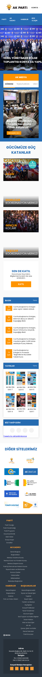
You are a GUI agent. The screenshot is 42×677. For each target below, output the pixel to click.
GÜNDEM (9, 84)
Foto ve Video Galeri (10, 599)
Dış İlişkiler (28, 605)
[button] (6, 48)
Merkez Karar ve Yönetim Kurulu (15, 561)
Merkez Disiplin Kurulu (15, 563)
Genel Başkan (15, 552)
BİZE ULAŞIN (34, 19)
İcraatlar (9, 543)
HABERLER (24, 19)
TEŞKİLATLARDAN (23, 84)
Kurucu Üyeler (15, 572)
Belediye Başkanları (15, 581)
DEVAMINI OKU (14, 133)
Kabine (10, 596)
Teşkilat (28, 596)
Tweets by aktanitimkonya (15, 436)
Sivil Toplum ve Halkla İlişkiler (28, 617)
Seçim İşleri (28, 599)
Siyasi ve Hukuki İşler (28, 593)
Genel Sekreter (28, 631)
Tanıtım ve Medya (28, 602)
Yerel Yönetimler (28, 611)
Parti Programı (9, 531)
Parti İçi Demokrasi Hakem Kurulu (15, 566)
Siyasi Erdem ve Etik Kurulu (15, 569)
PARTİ (4, 19)
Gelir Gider (9, 537)
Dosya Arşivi (9, 540)
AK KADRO (12, 19)
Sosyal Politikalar (28, 608)
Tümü (35, 300)
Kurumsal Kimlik (9, 534)
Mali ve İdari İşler (28, 622)
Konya (34, 7)
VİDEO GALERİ (35, 87)
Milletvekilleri (15, 578)
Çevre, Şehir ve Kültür (28, 628)
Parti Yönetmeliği (9, 528)
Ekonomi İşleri (28, 614)
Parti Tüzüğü (9, 525)
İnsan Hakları (28, 619)
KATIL (21, 284)
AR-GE (28, 625)
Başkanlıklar (15, 555)
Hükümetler (15, 575)
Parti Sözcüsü (28, 634)
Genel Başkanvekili (28, 590)
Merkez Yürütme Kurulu (15, 558)
